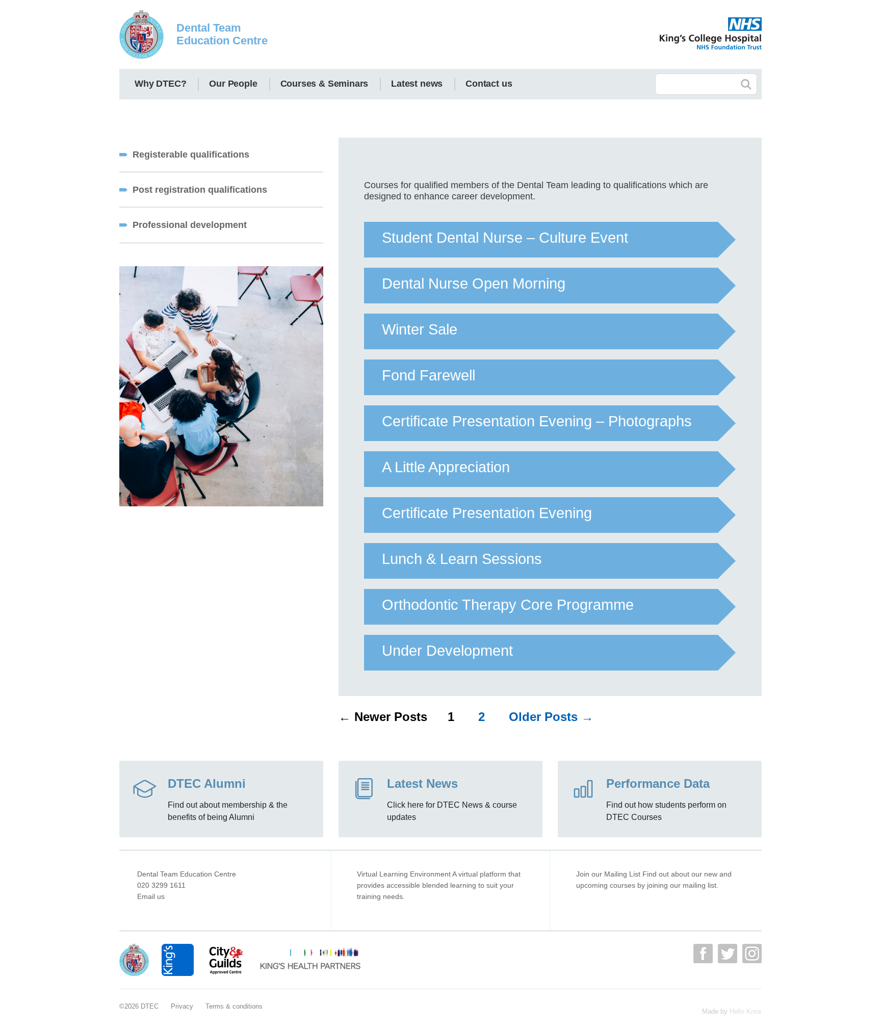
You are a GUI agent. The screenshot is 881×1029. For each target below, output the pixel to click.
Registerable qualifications (191, 154)
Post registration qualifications (200, 190)
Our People (233, 83)
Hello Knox (746, 1011)
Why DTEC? (160, 83)
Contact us (488, 83)
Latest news (417, 83)
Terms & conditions (234, 1006)
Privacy (182, 1006)
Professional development (190, 225)
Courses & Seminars (324, 83)
